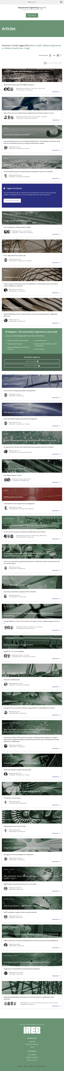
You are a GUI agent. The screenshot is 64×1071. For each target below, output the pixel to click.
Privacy (31, 1066)
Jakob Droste (46, 1002)
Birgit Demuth (27, 479)
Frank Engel (44, 116)
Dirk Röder (26, 655)
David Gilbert (20, 655)
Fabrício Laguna (18, 507)
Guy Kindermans (18, 887)
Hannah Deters (38, 1002)
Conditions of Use (40, 1066)
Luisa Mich (19, 683)
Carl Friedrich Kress (19, 289)
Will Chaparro (43, 535)
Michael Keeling (35, 535)
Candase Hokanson (27, 231)
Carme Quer (34, 88)
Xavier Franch (41, 88)
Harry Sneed (17, 147)
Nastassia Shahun (18, 858)
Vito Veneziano (38, 627)
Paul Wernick (31, 627)
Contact (32, 1047)
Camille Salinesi (18, 773)
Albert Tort (16, 319)
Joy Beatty (19, 231)
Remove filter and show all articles (54, 63)
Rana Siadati (24, 627)
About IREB (32, 1041)
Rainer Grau (17, 711)
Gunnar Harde (17, 259)
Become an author (32, 1060)
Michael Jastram (18, 175)
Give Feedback (32, 1054)
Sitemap (20, 1066)
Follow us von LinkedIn (31, 361)
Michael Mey (17, 801)
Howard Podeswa (18, 745)
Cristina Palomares (26, 88)
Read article (55, 91)
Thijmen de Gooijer (26, 535)
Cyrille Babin (17, 944)
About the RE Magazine (32, 1044)
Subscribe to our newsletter (31, 365)
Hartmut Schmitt (54, 1002)
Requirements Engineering (32, 8)
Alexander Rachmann (26, 116)
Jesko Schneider (36, 116)
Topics (33, 15)
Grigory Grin (17, 595)
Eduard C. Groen (30, 1002)
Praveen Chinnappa (18, 972)
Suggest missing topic (12, 200)
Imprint (26, 1066)
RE (32, 2)
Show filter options (43, 55)
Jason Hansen (17, 567)
